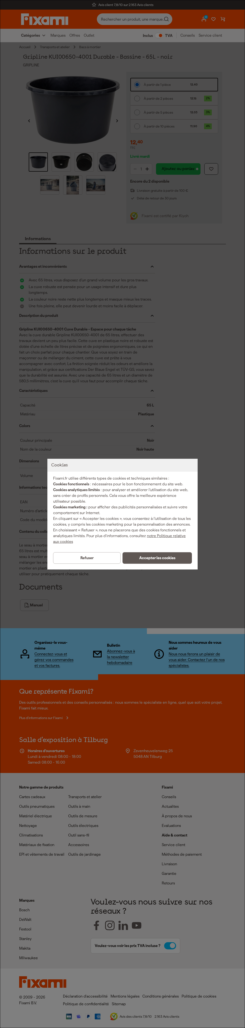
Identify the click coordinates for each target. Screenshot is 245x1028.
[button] (157, 558)
